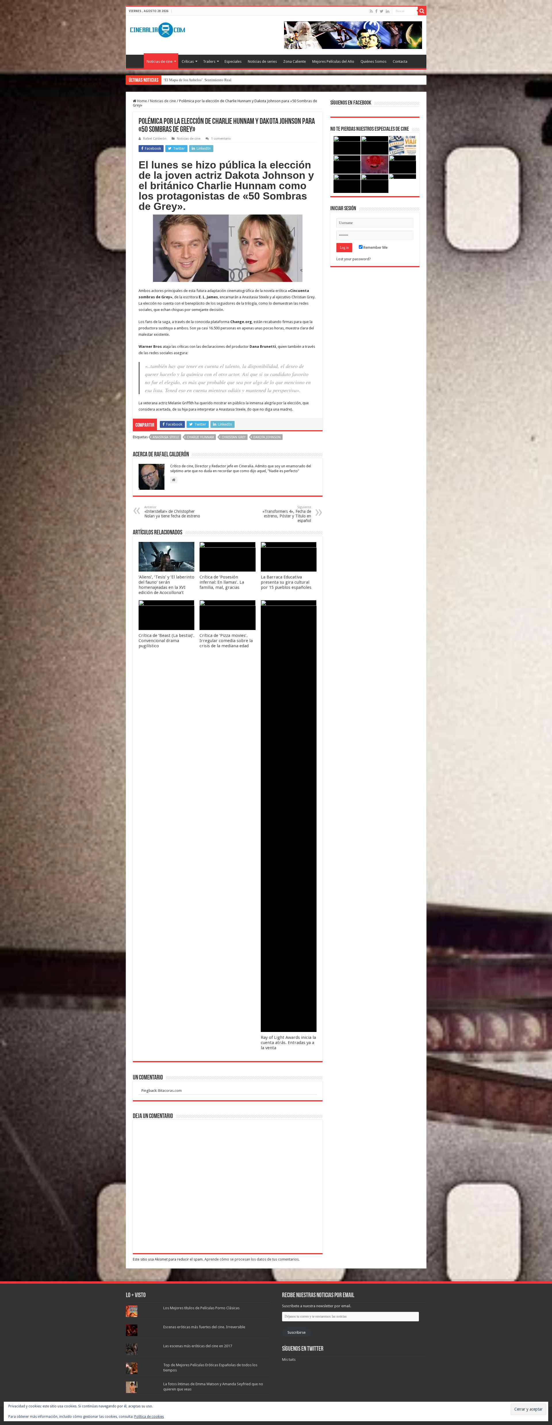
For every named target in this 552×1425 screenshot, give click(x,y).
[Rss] (371, 11)
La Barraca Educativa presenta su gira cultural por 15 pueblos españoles (286, 582)
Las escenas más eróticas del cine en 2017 (197, 1346)
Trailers (209, 61)
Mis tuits (289, 1359)
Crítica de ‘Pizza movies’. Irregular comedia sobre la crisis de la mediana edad (226, 640)
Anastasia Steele (166, 437)
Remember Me (375, 247)
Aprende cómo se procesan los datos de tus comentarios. (252, 1259)
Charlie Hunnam (200, 437)
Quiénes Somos (373, 61)
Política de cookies (149, 1417)
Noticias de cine (159, 61)
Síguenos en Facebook (350, 103)
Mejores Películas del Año (333, 61)
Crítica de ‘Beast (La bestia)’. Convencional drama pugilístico (166, 640)
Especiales (233, 61)
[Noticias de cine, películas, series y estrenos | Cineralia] (157, 29)
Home (141, 101)
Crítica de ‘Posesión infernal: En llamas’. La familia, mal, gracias (222, 582)
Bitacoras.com (170, 1090)
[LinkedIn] (387, 11)
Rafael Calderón (154, 139)
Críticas (188, 61)
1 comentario (221, 139)
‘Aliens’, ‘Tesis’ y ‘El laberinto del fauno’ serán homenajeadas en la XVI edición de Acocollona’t (166, 584)
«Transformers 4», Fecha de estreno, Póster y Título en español (286, 514)
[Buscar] (422, 11)
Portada (136, 61)
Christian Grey (234, 437)
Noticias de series (262, 61)
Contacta (400, 61)
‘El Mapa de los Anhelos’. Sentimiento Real (197, 80)
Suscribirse (297, 1332)
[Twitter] (381, 11)
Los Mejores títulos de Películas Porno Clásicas (201, 1308)
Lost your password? (353, 259)
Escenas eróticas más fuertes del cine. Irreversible (204, 1327)
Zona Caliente (294, 61)
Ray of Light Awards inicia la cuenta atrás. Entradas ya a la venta (288, 1042)
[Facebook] (376, 11)
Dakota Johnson (267, 437)
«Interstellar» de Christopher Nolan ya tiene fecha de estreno (172, 511)
